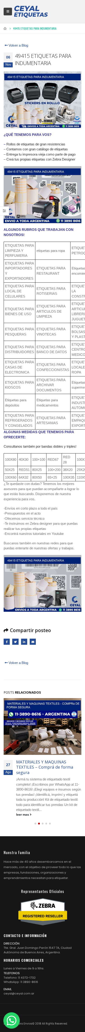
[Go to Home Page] (5, 28)
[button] (35, 824)
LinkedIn (24, 642)
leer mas (23, 814)
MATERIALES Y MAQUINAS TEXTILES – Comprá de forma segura (44, 767)
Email (33, 642)
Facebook (7, 642)
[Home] (31, 12)
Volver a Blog (18, 45)
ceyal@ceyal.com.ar (19, 993)
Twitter (15, 642)
